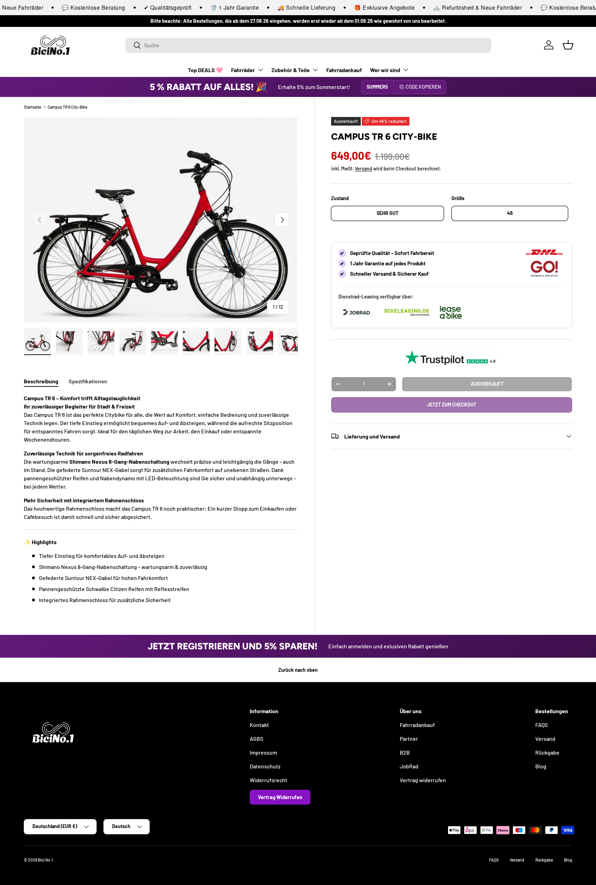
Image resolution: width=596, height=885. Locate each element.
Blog (540, 766)
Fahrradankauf (344, 70)
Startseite (32, 107)
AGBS (256, 738)
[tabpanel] (161, 499)
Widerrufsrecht (268, 780)
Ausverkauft (487, 383)
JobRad (409, 766)
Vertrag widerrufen (423, 780)
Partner (409, 738)
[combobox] (308, 45)
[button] (568, 44)
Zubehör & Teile (290, 70)
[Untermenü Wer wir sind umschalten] (405, 70)
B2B (405, 752)
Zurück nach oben (298, 670)
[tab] (41, 381)
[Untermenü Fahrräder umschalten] (260, 70)
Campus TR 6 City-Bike (67, 107)
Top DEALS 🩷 (205, 70)
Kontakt (259, 724)
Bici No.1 (45, 859)
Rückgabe (547, 752)
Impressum (263, 752)
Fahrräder (243, 70)
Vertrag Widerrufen (280, 797)
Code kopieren (423, 87)
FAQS (541, 724)
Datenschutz (265, 766)
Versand (363, 168)
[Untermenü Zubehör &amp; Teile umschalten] (315, 70)
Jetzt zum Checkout (451, 404)
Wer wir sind (385, 70)
